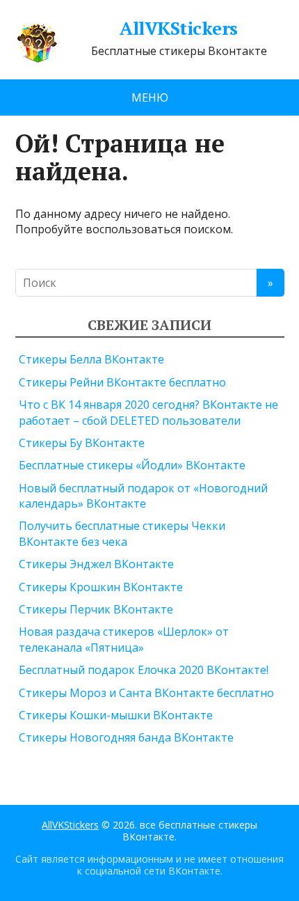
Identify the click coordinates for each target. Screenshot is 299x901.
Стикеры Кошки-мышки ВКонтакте (116, 715)
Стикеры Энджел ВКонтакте (96, 564)
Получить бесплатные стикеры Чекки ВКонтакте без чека (122, 533)
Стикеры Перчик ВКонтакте (96, 609)
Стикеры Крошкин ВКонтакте (101, 587)
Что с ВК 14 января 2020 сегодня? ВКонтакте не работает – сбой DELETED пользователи (148, 412)
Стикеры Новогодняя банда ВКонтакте (126, 737)
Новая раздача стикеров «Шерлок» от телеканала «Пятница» (124, 639)
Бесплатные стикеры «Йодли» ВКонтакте (132, 465)
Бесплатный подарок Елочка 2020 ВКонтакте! (143, 669)
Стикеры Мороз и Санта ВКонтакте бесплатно (146, 692)
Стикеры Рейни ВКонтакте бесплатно (122, 382)
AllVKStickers (178, 28)
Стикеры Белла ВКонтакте (91, 359)
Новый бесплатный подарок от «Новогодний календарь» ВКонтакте (143, 495)
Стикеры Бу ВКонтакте (82, 442)
